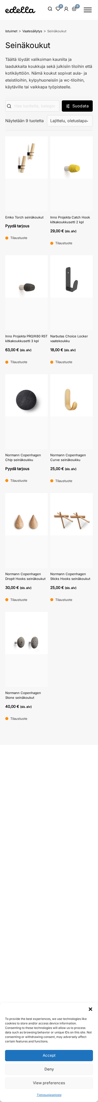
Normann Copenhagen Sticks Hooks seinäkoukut (70, 576)
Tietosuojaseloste (49, 1095)
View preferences (49, 1082)
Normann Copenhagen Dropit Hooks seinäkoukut (25, 576)
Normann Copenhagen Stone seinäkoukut (23, 695)
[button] (90, 1009)
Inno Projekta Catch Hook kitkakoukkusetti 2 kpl (70, 219)
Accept (49, 1055)
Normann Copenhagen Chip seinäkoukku (23, 457)
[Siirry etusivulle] (20, 10)
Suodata (80, 105)
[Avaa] (88, 10)
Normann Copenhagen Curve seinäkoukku (68, 457)
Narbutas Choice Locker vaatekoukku (69, 338)
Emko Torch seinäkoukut (24, 217)
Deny (49, 1069)
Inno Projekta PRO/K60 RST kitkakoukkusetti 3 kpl (26, 338)
